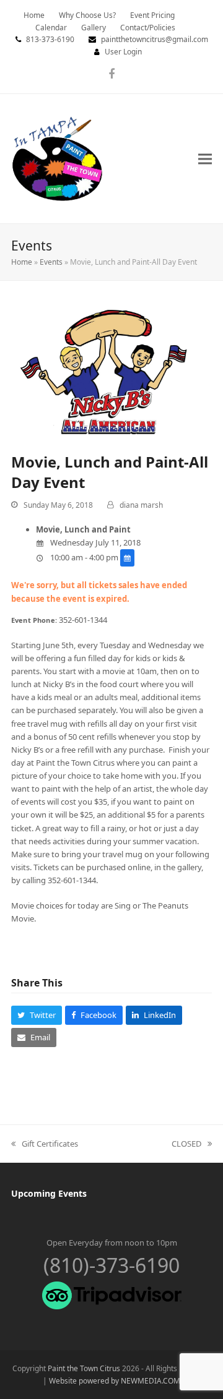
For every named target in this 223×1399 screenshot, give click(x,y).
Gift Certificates (44, 1144)
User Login (123, 51)
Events (51, 262)
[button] (205, 158)
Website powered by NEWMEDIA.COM (114, 1380)
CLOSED (186, 1144)
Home (21, 262)
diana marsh (141, 505)
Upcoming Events (49, 1193)
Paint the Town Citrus (84, 1368)
